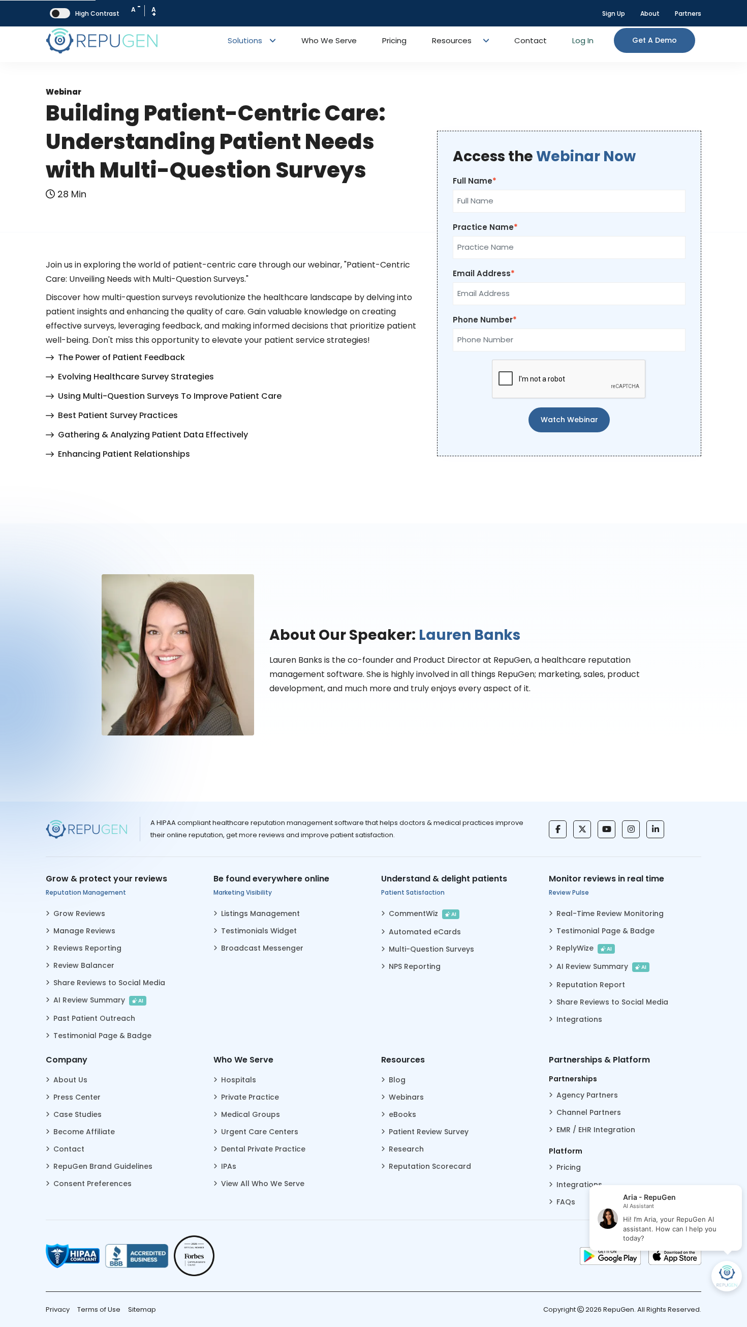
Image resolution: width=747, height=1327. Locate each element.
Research (406, 1149)
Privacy (58, 1309)
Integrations (579, 1019)
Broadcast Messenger (262, 948)
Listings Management (260, 913)
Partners (688, 13)
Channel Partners (588, 1112)
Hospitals (238, 1080)
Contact (530, 40)
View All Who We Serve (262, 1183)
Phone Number (483, 319)
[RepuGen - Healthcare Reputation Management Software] (102, 40)
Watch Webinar (569, 420)
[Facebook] (558, 829)
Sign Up (613, 13)
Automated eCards (425, 932)
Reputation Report (590, 985)
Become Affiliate (84, 1132)
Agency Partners (587, 1095)
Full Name (472, 180)
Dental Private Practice (263, 1149)
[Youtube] (606, 829)
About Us (70, 1080)
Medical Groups (250, 1114)
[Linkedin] (655, 829)
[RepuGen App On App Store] (674, 1256)
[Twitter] (582, 829)
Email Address (482, 273)
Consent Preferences (92, 1183)
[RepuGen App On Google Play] (610, 1256)
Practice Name (483, 227)
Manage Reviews (84, 931)
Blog (397, 1080)
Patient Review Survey (429, 1132)
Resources (452, 40)
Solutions (246, 40)
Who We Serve (329, 40)
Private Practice (250, 1097)
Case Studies (77, 1114)
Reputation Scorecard (430, 1166)
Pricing (394, 40)
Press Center (77, 1097)
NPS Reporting (415, 966)
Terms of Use (98, 1309)
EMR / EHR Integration (595, 1130)
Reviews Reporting (87, 948)
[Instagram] (631, 829)
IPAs (228, 1166)
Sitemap (142, 1309)
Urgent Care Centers (259, 1132)
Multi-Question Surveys (431, 949)
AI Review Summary (98, 1000)
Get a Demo (654, 40)
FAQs (565, 1202)
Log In (583, 40)
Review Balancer (83, 965)
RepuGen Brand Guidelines (102, 1166)
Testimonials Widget (259, 931)
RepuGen (618, 1309)
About (650, 13)
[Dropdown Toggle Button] (486, 40)
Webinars (406, 1097)
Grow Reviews (79, 913)
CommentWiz (422, 913)
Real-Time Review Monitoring (610, 913)
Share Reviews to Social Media (109, 983)
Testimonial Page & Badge (102, 1035)
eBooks (402, 1114)
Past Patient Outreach (94, 1018)
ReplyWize (584, 948)
